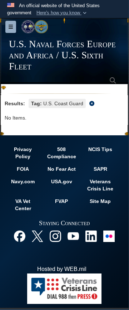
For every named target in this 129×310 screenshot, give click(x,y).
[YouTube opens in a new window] (73, 236)
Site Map (100, 201)
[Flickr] (109, 236)
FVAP (61, 201)
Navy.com (23, 181)
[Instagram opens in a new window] (55, 236)
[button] (62, 12)
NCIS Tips (100, 149)
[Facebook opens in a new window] (19, 236)
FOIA (23, 169)
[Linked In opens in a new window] (91, 236)
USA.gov (61, 181)
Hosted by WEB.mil (61, 269)
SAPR (100, 169)
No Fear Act (62, 169)
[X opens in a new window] (37, 236)
